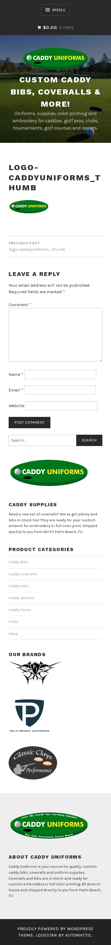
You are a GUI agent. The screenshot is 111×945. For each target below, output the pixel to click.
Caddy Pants (20, 610)
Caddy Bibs (18, 562)
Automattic (78, 935)
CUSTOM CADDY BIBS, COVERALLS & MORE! (56, 92)
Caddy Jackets (21, 598)
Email (16, 390)
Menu (58, 9)
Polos (14, 621)
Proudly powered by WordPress (55, 928)
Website (16, 405)
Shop (13, 634)
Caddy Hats (19, 586)
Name (16, 374)
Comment (20, 304)
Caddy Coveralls (23, 574)
